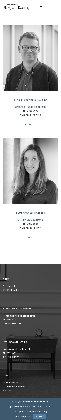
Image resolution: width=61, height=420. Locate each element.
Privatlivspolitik (10, 383)
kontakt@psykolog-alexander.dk (31, 106)
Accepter (39, 416)
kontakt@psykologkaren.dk (30, 219)
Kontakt (7, 390)
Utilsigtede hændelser (14, 386)
